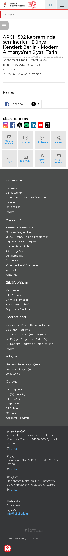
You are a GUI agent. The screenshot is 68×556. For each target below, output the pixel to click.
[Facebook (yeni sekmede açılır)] (13, 125)
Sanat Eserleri (14, 192)
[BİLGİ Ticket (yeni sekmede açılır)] (25, 158)
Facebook (17, 104)
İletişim (10, 211)
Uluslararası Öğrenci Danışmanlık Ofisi (28, 325)
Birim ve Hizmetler (17, 299)
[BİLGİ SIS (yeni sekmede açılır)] (25, 140)
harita (13, 448)
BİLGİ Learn (13, 398)
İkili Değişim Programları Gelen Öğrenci (30, 344)
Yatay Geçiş (13, 373)
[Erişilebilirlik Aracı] (7, 548)
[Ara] (50, 4)
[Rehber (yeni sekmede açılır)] (58, 140)
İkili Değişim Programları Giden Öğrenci (30, 339)
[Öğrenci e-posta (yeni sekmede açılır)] (9, 140)
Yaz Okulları (12, 270)
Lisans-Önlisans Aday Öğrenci (23, 364)
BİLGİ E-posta (14, 389)
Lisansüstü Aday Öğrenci (21, 369)
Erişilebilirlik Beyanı (19, 538)
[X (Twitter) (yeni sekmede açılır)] (20, 125)
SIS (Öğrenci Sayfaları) (19, 394)
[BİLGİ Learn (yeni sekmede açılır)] (42, 140)
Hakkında (11, 188)
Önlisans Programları (18, 232)
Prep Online (13, 403)
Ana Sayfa (8, 14)
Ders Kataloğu (14, 255)
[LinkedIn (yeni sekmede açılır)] (34, 125)
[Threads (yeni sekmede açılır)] (48, 125)
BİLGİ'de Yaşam (15, 295)
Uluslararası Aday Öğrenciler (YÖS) (26, 334)
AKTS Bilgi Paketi (16, 251)
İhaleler (10, 202)
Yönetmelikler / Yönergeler (22, 265)
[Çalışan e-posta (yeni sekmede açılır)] (58, 158)
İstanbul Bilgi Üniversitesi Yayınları (26, 197)
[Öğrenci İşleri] (42, 158)
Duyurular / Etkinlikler (18, 309)
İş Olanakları (13, 207)
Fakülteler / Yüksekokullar (21, 227)
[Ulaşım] (9, 158)
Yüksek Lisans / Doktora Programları (27, 236)
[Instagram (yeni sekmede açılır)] (6, 125)
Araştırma (11, 274)
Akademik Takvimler (18, 246)
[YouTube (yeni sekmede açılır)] (41, 125)
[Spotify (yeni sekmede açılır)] (27, 125)
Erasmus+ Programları (19, 329)
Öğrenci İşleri (14, 260)
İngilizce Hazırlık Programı (21, 241)
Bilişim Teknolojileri (17, 304)
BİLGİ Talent (13, 408)
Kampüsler (12, 290)
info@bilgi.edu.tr (17, 513)
